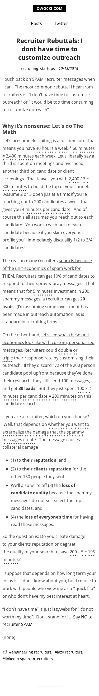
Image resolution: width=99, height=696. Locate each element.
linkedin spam (17, 658)
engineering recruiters (31, 652)
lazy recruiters (69, 652)
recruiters (44, 658)
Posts (36, 23)
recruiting (29, 68)
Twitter (61, 23)
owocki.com (49, 8)
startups (47, 68)
